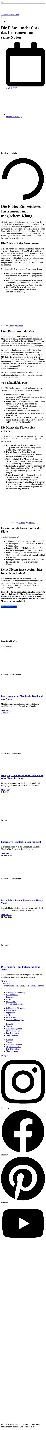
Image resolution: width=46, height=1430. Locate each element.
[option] (25, 21)
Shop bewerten (12, 1035)
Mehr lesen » (6, 710)
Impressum (10, 997)
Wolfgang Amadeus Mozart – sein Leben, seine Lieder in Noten (22, 777)
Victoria (22, 523)
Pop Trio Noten (12, 1033)
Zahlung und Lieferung (15, 992)
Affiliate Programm (14, 1028)
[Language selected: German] (23, 19)
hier (30, 596)
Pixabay (19, 326)
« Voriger (5, 986)
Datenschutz (11, 1001)
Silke (11, 326)
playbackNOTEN (13, 1031)
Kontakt (9, 1024)
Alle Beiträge (6, 646)
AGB (8, 999)
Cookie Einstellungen (15, 1004)
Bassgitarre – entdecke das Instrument (21, 842)
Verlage (9, 1026)
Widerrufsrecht (12, 995)
